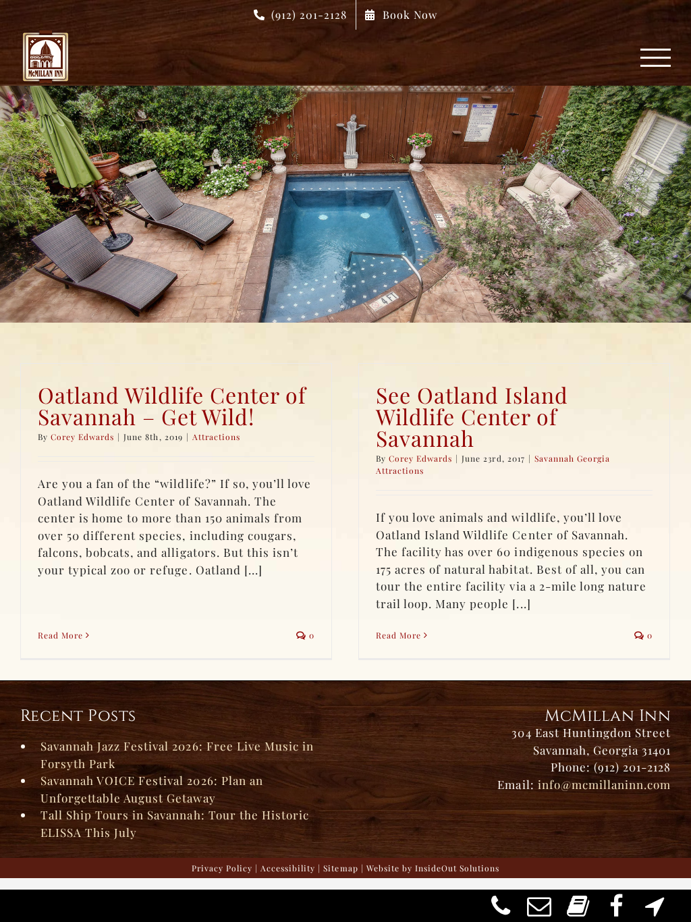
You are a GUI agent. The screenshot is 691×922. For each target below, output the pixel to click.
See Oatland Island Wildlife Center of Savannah (472, 416)
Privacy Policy (222, 868)
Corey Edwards (82, 436)
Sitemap (340, 868)
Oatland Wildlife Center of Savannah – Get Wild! (172, 405)
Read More (60, 635)
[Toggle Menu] (656, 58)
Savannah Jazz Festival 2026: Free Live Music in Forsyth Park (177, 754)
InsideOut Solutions (457, 868)
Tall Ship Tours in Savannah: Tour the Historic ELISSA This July (174, 823)
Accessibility (287, 868)
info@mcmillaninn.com (604, 784)
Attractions (216, 436)
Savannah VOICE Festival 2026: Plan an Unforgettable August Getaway (151, 789)
